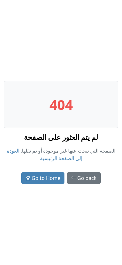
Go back (87, 178)
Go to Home (46, 178)
